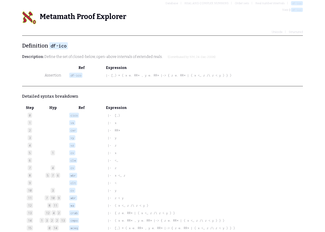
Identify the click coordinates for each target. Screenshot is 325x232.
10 (53, 198)
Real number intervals (270, 3)
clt (73, 183)
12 (48, 213)
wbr (73, 175)
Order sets (242, 3)
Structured (296, 32)
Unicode (277, 32)
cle (73, 160)
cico (74, 115)
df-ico (297, 3)
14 (55, 228)
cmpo (74, 220)
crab (74, 213)
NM (192, 57)
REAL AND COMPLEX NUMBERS (206, 3)
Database (171, 3)
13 (63, 220)
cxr (73, 130)
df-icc (297, 9)
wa (72, 205)
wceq (74, 228)
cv (72, 153)
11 (55, 205)
